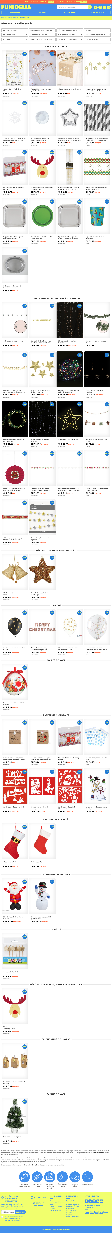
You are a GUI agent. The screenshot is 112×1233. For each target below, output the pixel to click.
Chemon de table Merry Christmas (69, 89)
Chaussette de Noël (9, 862)
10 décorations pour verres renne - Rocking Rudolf (42, 188)
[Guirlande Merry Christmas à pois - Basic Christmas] (97, 468)
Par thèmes (14, 12)
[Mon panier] (109, 7)
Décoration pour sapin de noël (70, 30)
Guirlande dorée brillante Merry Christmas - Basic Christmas (41, 342)
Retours (52, 1208)
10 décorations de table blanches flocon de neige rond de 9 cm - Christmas (14, 139)
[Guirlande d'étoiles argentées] (15, 320)
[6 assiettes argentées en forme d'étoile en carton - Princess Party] (70, 118)
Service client (39, 1197)
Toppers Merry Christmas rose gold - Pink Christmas (41, 90)
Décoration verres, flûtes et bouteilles (43, 39)
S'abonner (20, 1212)
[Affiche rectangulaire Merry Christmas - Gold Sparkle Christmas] (15, 517)
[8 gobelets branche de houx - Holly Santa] (97, 216)
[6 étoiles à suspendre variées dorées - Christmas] (42, 369)
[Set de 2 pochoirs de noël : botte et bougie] (42, 786)
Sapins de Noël (92, 39)
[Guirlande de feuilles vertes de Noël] (97, 320)
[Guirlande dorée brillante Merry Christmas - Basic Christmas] (42, 320)
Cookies (69, 1212)
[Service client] (100, 7)
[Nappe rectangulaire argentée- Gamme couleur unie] (15, 216)
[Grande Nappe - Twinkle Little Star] (15, 68)
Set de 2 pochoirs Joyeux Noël (13, 807)
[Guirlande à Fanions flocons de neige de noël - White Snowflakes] (70, 468)
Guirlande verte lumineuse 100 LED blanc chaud (13, 440)
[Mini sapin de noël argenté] (15, 1116)
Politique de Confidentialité (71, 1209)
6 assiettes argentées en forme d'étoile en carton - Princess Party (69, 139)
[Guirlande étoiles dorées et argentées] (42, 517)
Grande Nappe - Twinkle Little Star (13, 90)
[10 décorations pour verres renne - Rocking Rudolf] (42, 167)
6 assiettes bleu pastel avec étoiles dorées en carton (40, 139)
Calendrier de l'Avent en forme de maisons (14, 1082)
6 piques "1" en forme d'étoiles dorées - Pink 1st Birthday (96, 90)
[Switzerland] (86, 1201)
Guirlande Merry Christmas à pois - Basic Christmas (97, 489)
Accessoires (69, 12)
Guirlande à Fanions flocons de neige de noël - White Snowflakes (69, 489)
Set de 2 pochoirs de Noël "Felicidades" (66, 808)
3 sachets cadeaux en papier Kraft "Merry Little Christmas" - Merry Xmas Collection (41, 759)
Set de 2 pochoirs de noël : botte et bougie (41, 808)
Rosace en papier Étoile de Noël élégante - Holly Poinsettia (14, 489)
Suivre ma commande (39, 1204)
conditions (15, 1218)
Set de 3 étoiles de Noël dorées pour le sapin (41, 594)
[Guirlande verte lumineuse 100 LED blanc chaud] (15, 419)
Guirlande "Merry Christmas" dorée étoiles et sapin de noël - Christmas (13, 391)
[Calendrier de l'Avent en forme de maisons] (15, 1061)
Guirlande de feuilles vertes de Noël (96, 342)
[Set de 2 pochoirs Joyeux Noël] (15, 786)
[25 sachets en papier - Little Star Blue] (97, 737)
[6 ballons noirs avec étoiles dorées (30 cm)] (15, 627)
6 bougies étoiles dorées (11, 972)
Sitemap (69, 1214)
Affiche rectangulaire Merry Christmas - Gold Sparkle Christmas (12, 539)
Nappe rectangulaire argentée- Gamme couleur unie (13, 237)
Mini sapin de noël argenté (12, 1137)
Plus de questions (55, 1210)
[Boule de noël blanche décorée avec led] (15, 682)
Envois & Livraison (56, 1206)
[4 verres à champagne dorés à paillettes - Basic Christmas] (70, 167)
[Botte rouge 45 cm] (42, 841)
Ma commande (55, 1201)
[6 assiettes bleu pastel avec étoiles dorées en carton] (42, 118)
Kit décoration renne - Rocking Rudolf (13, 188)
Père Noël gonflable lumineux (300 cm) (13, 918)
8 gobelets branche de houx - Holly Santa (95, 237)
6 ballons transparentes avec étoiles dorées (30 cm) (68, 649)
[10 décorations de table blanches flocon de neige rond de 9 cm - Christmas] (15, 118)
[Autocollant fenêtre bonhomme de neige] (97, 786)
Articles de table (10, 30)
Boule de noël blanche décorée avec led (13, 703)
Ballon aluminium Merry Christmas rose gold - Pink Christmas (39, 649)
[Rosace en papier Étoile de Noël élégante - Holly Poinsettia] (15, 468)
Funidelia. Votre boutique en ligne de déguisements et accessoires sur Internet (16, 7)
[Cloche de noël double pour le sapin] (15, 572)
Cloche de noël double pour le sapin (13, 594)
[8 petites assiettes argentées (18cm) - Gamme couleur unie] (70, 216)
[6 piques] (97, 68)
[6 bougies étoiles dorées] (15, 951)
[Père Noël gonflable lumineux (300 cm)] (15, 896)
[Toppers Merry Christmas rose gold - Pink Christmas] (42, 68)
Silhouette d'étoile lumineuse (68, 439)
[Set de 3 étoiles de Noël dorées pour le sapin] (42, 572)
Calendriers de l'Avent (67, 39)
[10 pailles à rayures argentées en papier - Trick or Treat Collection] (97, 118)
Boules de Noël (9, 35)
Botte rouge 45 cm (37, 862)
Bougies (6, 39)
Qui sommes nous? (72, 1216)
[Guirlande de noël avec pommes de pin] (97, 419)
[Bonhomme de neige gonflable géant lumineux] (42, 896)
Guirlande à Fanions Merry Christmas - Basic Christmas (40, 489)
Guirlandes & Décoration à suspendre (43, 30)
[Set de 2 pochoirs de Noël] (70, 786)
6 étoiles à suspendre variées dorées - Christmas (40, 391)
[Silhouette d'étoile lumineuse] (70, 419)
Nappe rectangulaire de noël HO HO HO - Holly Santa (96, 188)
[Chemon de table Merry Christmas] (70, 68)
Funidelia (3, 17)
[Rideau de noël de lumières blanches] (70, 320)
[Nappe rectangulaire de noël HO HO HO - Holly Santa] (97, 167)
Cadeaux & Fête (96, 12)
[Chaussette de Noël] (15, 841)
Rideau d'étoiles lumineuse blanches (95, 391)
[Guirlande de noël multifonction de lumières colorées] (70, 369)
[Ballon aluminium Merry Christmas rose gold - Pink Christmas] (42, 627)
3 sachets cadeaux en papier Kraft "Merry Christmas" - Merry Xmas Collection (13, 759)
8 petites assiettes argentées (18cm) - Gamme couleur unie (68, 237)
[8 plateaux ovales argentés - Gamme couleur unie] (15, 265)
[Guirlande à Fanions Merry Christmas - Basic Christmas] (42, 468)
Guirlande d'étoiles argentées (13, 341)
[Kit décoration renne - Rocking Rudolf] (15, 167)
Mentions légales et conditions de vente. (73, 1205)
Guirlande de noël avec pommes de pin (96, 440)
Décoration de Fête (13, 17)
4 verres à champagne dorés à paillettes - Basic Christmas (68, 188)
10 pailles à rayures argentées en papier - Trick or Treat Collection (97, 139)
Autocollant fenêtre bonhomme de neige (96, 808)
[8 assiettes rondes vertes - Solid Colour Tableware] (42, 216)
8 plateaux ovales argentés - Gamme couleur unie (12, 287)
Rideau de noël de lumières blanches (67, 342)
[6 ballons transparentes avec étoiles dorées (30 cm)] (70, 627)
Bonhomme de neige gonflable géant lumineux (41, 918)
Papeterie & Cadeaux (38, 35)
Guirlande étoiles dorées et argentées (40, 539)
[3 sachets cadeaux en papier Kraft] (15, 737)
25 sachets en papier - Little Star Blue (96, 758)
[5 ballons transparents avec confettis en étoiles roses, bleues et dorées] (97, 627)
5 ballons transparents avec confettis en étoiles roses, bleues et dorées (96, 649)
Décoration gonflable (95, 35)
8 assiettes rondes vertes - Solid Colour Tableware (41, 237)
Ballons (89, 30)
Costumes (42, 12)
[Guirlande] (15, 369)
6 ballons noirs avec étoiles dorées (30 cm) (14, 649)
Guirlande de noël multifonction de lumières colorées (69, 391)
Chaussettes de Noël (66, 35)
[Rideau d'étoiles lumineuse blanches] (97, 369)
